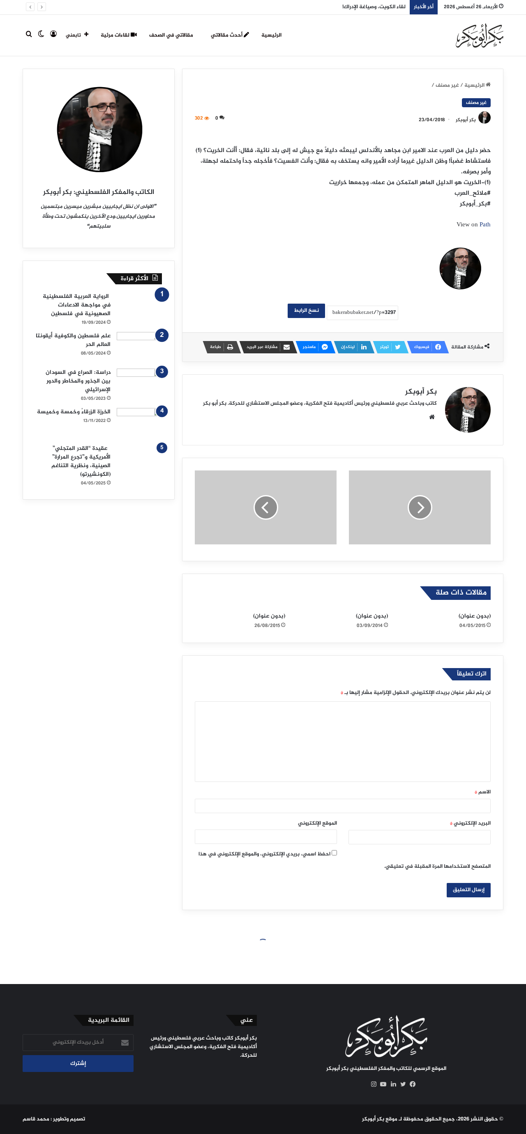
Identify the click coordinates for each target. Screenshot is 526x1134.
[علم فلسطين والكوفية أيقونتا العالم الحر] (139, 347)
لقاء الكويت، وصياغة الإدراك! (374, 7)
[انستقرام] (371, 1084)
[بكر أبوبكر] (479, 35)
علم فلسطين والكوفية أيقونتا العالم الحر (73, 340)
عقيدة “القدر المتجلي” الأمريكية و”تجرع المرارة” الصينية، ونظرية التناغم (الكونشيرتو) (81, 461)
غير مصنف (447, 85)
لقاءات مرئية (116, 35)
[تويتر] (401, 1084)
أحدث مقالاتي (227, 35)
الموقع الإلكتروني (317, 823)
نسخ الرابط (306, 310)
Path (485, 225)
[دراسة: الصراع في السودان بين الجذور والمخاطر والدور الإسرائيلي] (139, 384)
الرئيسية (271, 35)
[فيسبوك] (411, 1084)
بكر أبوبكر (466, 120)
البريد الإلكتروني (470, 823)
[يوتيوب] (381, 1084)
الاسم (483, 792)
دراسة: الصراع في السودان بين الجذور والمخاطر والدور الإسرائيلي (78, 381)
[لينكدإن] (391, 1084)
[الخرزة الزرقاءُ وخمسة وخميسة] (139, 423)
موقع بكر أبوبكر (379, 1119)
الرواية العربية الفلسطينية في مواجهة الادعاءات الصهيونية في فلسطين (77, 305)
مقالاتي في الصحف (171, 35)
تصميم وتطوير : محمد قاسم (54, 1119)
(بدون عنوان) (475, 616)
